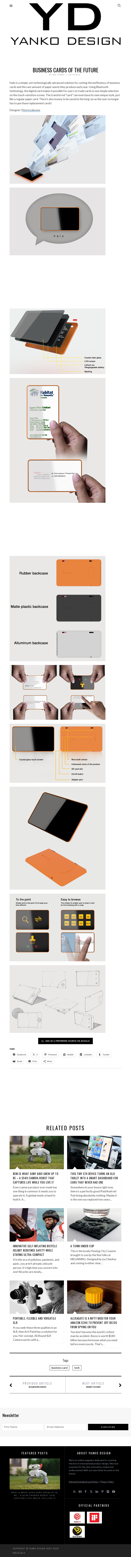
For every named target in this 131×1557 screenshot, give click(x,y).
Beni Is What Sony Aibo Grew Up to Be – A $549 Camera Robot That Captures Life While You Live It (35, 1178)
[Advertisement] (65, 55)
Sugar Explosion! (37, 1384)
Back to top (18, 1552)
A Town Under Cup (82, 1246)
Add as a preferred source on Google (67, 1041)
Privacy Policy (107, 1481)
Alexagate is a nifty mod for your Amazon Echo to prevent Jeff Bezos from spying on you (93, 1322)
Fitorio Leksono (31, 110)
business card (59, 1367)
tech (77, 1367)
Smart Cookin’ (93, 1384)
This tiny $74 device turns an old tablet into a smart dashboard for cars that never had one (94, 1178)
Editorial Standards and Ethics (84, 1481)
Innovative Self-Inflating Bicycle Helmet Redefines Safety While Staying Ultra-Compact (35, 1250)
